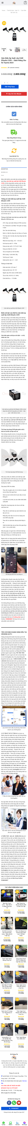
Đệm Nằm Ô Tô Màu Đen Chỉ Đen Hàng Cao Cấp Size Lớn (7, 986)
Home (3, 10)
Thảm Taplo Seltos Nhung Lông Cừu (7, 959)
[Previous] (3, 33)
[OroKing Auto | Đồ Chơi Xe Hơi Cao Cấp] (14, 2)
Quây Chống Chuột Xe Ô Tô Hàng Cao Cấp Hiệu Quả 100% (21, 960)
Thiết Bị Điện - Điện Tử (13, 10)
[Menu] (2, 3)
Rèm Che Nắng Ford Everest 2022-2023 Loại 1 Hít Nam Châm (21, 933)
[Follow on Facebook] (9, 1103)
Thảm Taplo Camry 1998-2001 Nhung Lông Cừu (21, 986)
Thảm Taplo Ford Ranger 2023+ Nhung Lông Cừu (21, 1012)
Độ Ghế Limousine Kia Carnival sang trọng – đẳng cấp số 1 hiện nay (7, 933)
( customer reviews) (13, 67)
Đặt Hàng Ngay (10, 86)
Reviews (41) (4, 172)
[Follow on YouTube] (19, 1103)
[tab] (14, 169)
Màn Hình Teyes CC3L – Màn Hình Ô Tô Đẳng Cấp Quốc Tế (7, 906)
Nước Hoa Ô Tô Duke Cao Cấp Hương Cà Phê (7, 1012)
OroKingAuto (20, 647)
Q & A (2, 175)
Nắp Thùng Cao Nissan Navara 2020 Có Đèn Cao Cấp (21, 905)
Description (4, 169)
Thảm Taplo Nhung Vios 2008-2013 (21, 1038)
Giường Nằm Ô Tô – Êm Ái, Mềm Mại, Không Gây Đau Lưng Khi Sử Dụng (7, 1040)
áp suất (14, 359)
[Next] (24, 33)
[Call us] (14, 1103)
